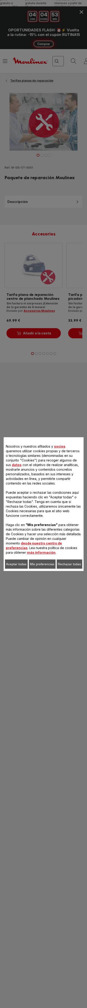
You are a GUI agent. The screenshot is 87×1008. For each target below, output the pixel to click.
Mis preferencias (42, 564)
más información (41, 552)
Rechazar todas (69, 564)
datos (17, 465)
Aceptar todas (16, 564)
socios (59, 446)
